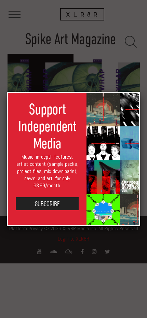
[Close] (140, 92)
